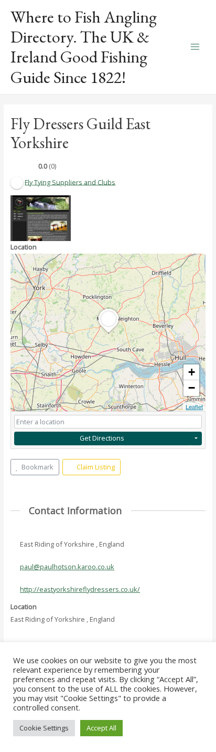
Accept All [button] (101, 728)
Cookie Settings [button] (44, 728)
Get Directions (102, 438)
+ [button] (191, 372)
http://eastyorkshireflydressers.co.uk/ (80, 589)
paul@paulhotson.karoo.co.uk (67, 566)
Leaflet (194, 406)
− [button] (191, 387)
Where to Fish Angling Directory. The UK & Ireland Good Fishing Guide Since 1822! (83, 47)
